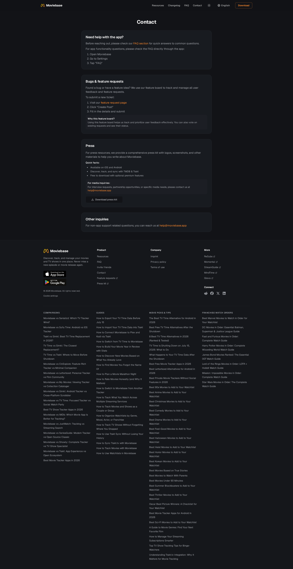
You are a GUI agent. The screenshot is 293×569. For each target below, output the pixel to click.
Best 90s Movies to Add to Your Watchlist (171, 387)
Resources (158, 5)
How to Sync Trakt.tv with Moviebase (116, 443)
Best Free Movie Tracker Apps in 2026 (170, 363)
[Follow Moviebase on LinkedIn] (224, 293)
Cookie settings (50, 295)
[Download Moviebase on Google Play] (54, 282)
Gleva (207, 278)
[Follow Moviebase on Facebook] (212, 293)
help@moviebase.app (99, 190)
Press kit (101, 283)
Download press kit (106, 199)
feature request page (114, 102)
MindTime (209, 272)
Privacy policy (158, 261)
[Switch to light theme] (209, 5)
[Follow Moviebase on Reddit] (206, 293)
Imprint (154, 256)
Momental (209, 261)
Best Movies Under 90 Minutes (166, 480)
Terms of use (158, 267)
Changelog (174, 5)
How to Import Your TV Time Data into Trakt (119, 327)
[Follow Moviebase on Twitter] (218, 293)
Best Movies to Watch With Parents (168, 475)
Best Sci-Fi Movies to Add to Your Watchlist (173, 522)
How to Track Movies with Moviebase (116, 448)
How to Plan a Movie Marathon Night (116, 374)
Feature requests (106, 278)
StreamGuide (211, 267)
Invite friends (104, 267)
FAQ (186, 5)
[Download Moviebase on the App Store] (54, 274)
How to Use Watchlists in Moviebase (116, 453)
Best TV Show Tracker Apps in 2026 (63, 409)
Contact (197, 5)
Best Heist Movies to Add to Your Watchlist (172, 447)
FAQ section (140, 43)
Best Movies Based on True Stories (168, 470)
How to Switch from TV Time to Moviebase (119, 341)
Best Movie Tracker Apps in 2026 (61, 460)
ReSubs (208, 256)
